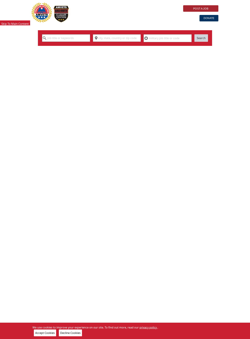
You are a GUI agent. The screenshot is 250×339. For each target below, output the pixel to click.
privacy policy (148, 327)
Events (188, 17)
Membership (144, 17)
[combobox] (66, 38)
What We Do (116, 17)
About (168, 17)
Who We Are (88, 17)
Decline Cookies (70, 333)
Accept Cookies (45, 333)
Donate (209, 18)
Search (201, 38)
